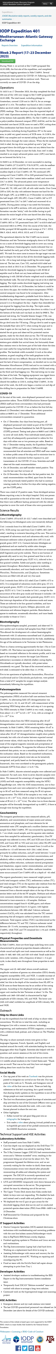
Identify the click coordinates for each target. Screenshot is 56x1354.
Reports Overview (10, 45)
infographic (12, 1119)
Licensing (16, 1332)
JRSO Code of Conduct (32, 1332)
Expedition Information (31, 45)
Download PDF (8, 61)
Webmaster (5, 1332)
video (9, 1086)
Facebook (33, 1076)
